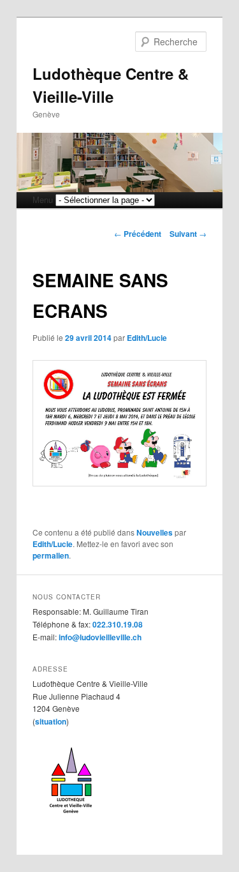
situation (50, 721)
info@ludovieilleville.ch (100, 637)
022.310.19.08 (117, 624)
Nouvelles (154, 532)
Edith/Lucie (147, 337)
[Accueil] (71, 817)
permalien (51, 555)
